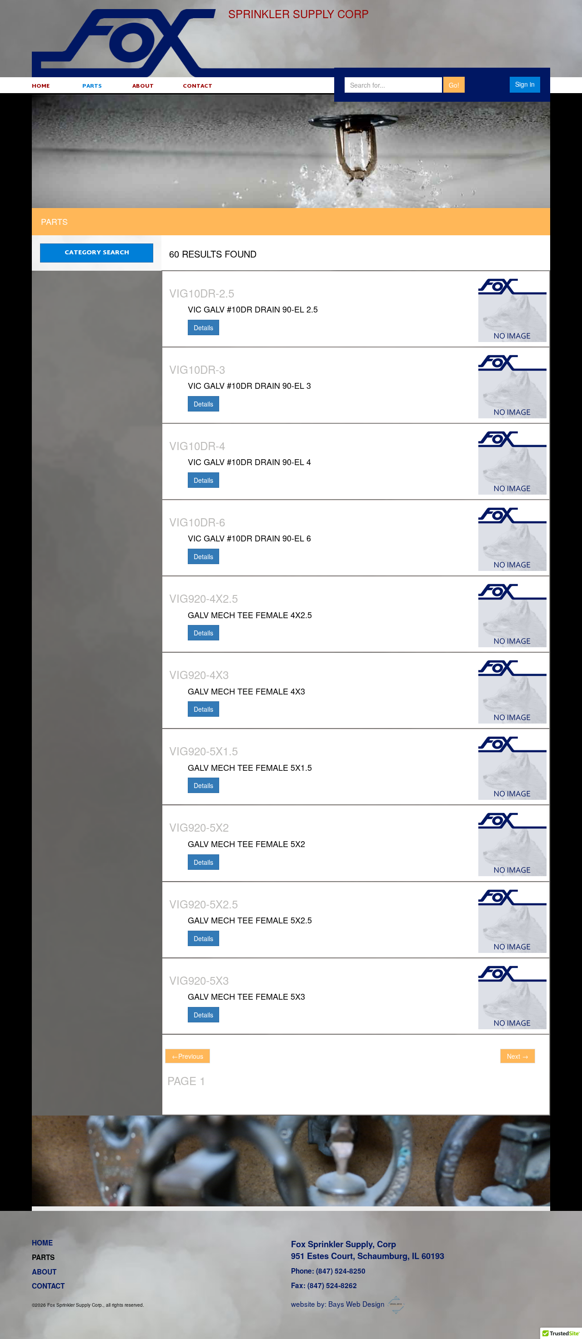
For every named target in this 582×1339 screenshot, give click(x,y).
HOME (41, 86)
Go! (454, 84)
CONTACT (197, 86)
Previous (187, 1056)
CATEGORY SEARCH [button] (97, 252)
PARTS (92, 86)
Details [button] (203, 327)
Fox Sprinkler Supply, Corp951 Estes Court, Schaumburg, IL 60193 (367, 1250)
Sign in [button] (525, 84)
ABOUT (143, 86)
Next (517, 1056)
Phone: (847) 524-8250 (328, 1271)
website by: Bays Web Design (338, 1304)
